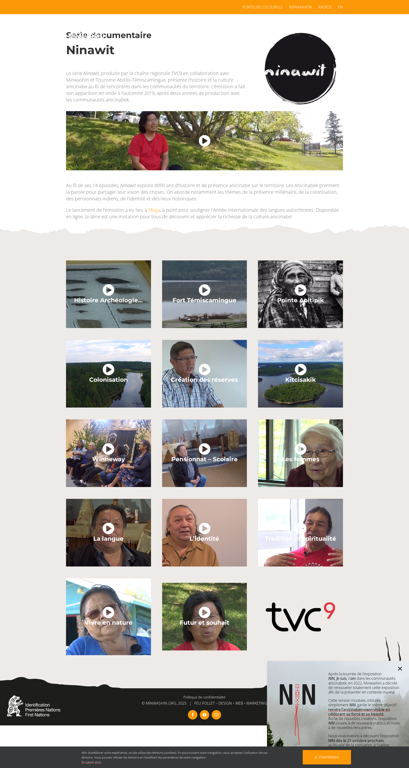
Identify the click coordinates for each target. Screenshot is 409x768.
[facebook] (192, 715)
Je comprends (327, 757)
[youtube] (204, 715)
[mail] (216, 715)
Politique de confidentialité (204, 697)
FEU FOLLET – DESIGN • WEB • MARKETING (230, 703)
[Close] (400, 669)
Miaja (154, 210)
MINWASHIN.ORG (161, 703)
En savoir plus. (92, 762)
